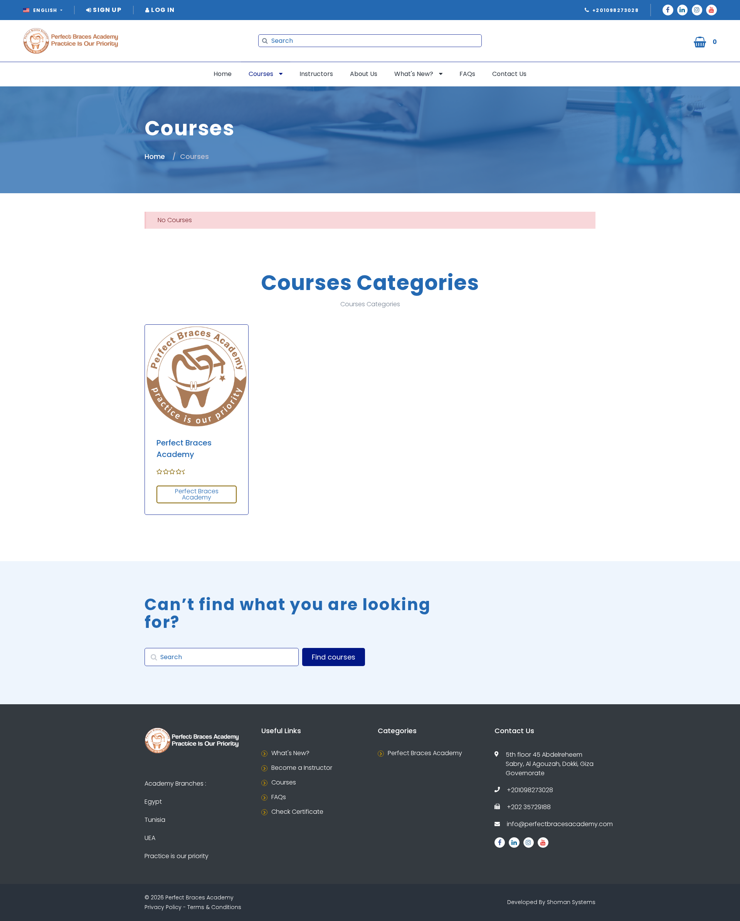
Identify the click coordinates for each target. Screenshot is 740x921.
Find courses (333, 657)
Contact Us (509, 73)
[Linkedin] (682, 10)
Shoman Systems (571, 902)
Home (223, 73)
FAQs (467, 73)
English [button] (45, 10)
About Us (363, 73)
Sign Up (106, 9)
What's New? (413, 73)
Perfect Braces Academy (197, 494)
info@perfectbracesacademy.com (560, 824)
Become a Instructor (301, 767)
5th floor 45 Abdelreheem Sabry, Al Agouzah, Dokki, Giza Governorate (550, 764)
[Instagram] (697, 10)
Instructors (316, 73)
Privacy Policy (163, 907)
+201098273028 (530, 790)
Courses (261, 73)
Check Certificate (297, 811)
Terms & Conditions (214, 907)
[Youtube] (711, 10)
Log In (162, 9)
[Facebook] (668, 10)
